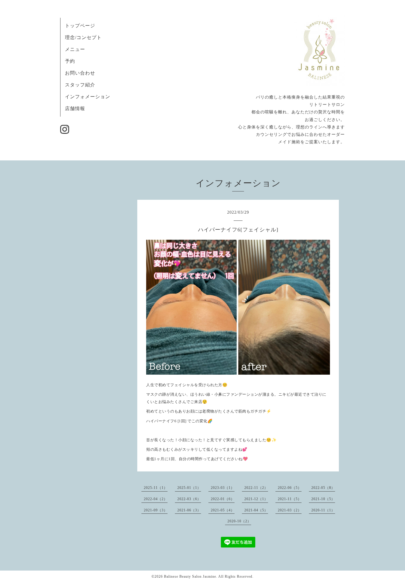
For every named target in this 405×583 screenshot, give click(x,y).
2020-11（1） (323, 510)
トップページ (80, 25)
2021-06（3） (189, 510)
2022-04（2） (156, 499)
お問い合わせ (80, 72)
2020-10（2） (239, 521)
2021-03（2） (290, 510)
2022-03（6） (189, 499)
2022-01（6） (223, 499)
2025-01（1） (189, 488)
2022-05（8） (323, 488)
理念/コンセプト (83, 37)
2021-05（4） (223, 510)
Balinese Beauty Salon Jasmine (190, 576)
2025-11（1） (156, 488)
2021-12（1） (256, 499)
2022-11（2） (256, 488)
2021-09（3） (156, 510)
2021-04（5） (256, 510)
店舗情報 (75, 108)
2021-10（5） (323, 499)
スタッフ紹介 (80, 84)
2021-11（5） (290, 499)
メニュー (75, 49)
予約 (70, 61)
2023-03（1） (223, 488)
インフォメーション (87, 96)
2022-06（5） (290, 488)
